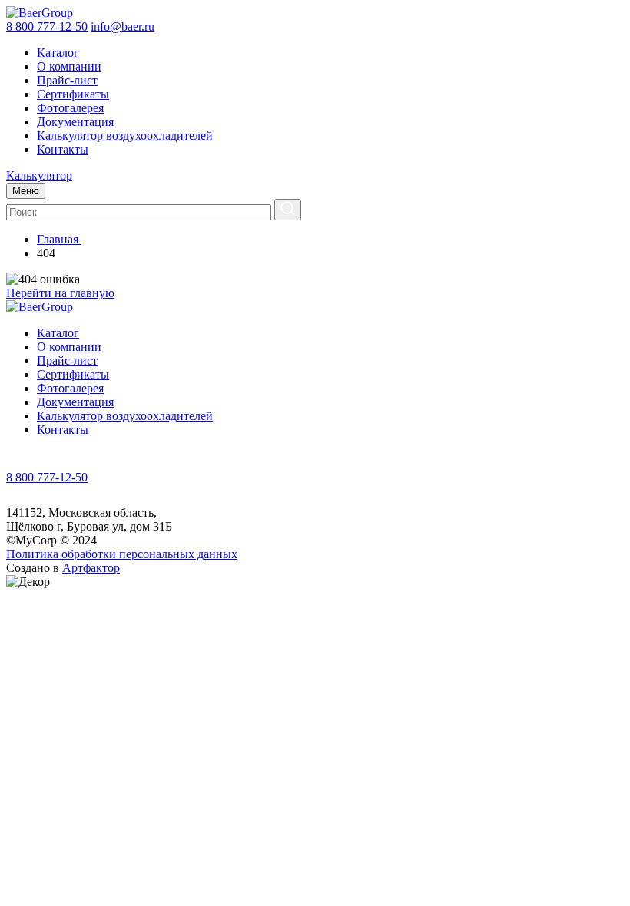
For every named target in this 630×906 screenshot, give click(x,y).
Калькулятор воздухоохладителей (125, 135)
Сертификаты (73, 94)
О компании (69, 66)
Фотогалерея (70, 107)
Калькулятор (39, 175)
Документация (75, 121)
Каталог (58, 52)
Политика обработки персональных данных (121, 553)
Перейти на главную (60, 292)
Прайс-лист (67, 80)
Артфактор (91, 567)
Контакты (62, 149)
